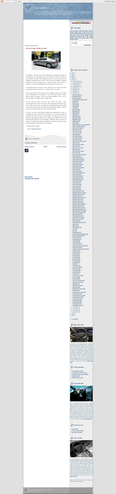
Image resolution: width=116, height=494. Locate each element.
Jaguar (81, 33)
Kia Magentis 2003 (76, 252)
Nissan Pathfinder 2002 (77, 157)
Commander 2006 (76, 272)
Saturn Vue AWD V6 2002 (78, 144)
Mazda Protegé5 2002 (77, 214)
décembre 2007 (76, 81)
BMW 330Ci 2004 (76, 109)
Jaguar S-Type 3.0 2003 (77, 275)
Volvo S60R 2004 (76, 134)
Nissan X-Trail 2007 (76, 185)
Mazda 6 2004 (75, 224)
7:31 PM (37, 126)
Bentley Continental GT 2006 (78, 126)
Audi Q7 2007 (75, 103)
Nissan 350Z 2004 (76, 169)
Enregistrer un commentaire (31, 142)
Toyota (91, 37)
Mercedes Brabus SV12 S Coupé (79, 99)
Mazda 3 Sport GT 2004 (77, 219)
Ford (89, 32)
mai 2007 (75, 93)
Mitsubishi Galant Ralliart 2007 (79, 209)
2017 (73, 73)
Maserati (39, 128)
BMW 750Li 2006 (76, 121)
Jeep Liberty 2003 (76, 265)
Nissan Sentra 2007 (76, 189)
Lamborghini (90, 33)
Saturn (83, 37)
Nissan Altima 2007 (76, 187)
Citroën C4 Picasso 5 (77, 94)
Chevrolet (90, 30)
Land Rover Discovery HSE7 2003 (80, 245)
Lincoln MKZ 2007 (76, 240)
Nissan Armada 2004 (77, 171)
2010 (73, 74)
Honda (71, 33)
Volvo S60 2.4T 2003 (77, 129)
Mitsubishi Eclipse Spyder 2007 (79, 210)
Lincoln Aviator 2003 (76, 239)
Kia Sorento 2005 (76, 260)
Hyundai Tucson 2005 (77, 298)
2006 (73, 313)
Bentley (76, 30)
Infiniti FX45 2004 (76, 287)
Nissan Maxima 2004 (77, 166)
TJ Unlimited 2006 (76, 270)
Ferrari (83, 32)
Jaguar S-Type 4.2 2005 (77, 282)
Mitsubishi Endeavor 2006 (78, 205)
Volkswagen (72, 39)
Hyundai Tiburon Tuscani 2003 (79, 292)
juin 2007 (75, 91)
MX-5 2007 (74, 230)
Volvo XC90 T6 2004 (76, 131)
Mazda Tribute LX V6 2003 (78, 217)
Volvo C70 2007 (75, 142)
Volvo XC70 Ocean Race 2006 (79, 141)
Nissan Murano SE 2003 (77, 164)
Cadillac (86, 30)
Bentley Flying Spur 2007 (77, 127)
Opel (88, 36)
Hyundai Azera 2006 (76, 303)
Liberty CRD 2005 (76, 268)
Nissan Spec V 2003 (76, 162)
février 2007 (75, 310)
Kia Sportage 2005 (76, 258)
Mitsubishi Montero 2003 (77, 199)
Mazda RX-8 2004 (76, 220)
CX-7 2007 (74, 229)
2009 (73, 76)
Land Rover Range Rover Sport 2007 (80, 249)
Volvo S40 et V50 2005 (77, 137)
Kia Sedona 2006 (76, 262)
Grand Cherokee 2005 (77, 267)
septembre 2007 (76, 86)
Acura (71, 30)
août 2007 (75, 88)
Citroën (76, 32)
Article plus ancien (61, 146)
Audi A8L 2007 (75, 106)
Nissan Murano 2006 (77, 180)
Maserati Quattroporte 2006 (78, 235)
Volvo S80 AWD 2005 (77, 136)
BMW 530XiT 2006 (76, 119)
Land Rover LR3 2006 (77, 247)
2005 (73, 315)
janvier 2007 (75, 312)
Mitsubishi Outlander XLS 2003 (79, 192)
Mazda (91, 35)
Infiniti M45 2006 (76, 290)
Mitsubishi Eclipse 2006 (77, 200)
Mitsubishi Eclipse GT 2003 (78, 194)
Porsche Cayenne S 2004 (78, 151)
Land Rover (73, 35)
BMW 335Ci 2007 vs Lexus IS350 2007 (81, 124)
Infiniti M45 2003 (76, 283)
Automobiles (34, 128)
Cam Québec (40, 8)
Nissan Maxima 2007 (77, 184)
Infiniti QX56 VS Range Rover (78, 288)
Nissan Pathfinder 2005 (77, 177)
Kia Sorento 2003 (76, 254)
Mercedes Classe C (76, 96)
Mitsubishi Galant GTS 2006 (78, 207)
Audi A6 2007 (75, 107)
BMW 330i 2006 (75, 112)
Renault (76, 37)
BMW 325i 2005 (75, 111)
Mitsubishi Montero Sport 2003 (79, 197)
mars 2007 (75, 308)
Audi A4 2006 (75, 101)
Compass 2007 (75, 273)
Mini (76, 36)
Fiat (86, 32)
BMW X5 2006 (75, 122)
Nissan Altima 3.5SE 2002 (78, 161)
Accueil (45, 146)
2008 (73, 78)
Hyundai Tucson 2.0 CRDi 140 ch (79, 372)
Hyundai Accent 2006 (77, 302)
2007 (73, 79)
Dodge (79, 32)
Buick (83, 30)
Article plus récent (29, 146)
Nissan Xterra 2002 (76, 156)
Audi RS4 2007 (75, 104)
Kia (86, 33)
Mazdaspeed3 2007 (76, 232)
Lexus (78, 35)
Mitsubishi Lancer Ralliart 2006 (79, 204)
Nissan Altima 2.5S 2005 (77, 175)
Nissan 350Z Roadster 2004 (78, 172)
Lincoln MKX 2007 (76, 242)
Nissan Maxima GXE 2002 (78, 159)
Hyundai (75, 33)
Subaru (87, 37)
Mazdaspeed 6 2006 (76, 227)
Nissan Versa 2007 (76, 182)
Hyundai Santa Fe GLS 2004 (78, 295)
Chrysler (72, 32)
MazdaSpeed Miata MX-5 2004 (79, 222)
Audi (74, 30)
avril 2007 (75, 307)
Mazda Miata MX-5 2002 (77, 215)
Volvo (77, 39)
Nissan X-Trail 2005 (76, 174)
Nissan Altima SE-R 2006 (77, 179)
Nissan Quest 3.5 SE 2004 (78, 167)
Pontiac (91, 36)
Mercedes (72, 36)
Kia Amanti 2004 (75, 255)
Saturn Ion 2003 (75, 146)
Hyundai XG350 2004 (77, 293)
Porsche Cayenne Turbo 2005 (79, 154)
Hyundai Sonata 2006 (77, 300)
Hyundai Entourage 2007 (77, 305)
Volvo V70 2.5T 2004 (77, 132)
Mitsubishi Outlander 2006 (78, 202)
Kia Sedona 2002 (76, 250)
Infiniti (78, 33)
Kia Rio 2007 (75, 263)
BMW (80, 30)
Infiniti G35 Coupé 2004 (77, 285)
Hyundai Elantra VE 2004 (77, 297)
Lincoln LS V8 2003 (76, 237)
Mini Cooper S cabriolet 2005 (78, 212)
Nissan (84, 36)
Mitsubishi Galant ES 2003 (78, 190)
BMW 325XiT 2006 (76, 117)
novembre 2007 (76, 83)
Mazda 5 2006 (75, 225)
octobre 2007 (76, 84)
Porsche (72, 37)
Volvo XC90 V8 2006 (76, 139)
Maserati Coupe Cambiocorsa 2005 (36, 48)
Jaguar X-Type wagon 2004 (78, 280)
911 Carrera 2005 (76, 152)
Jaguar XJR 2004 (76, 278)
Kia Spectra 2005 (76, 257)
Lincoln (82, 35)
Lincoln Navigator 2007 (77, 243)
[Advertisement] (36, 32)
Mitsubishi (80, 36)
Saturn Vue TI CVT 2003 (77, 147)
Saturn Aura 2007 (76, 149)
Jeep (84, 33)
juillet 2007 (75, 89)
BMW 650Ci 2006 (76, 116)
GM (92, 32)
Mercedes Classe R (76, 98)
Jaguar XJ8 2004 (76, 277)
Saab (80, 37)
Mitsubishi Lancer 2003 (77, 195)
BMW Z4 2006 (75, 114)
